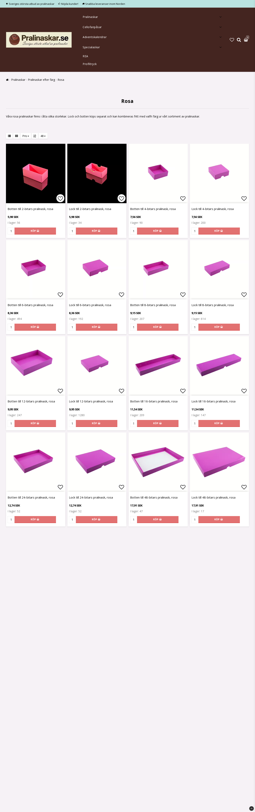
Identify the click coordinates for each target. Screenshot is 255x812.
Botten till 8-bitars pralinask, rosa (153, 305)
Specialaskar (91, 47)
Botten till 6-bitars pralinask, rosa (30, 305)
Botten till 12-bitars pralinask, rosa (31, 401)
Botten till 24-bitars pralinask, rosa (31, 497)
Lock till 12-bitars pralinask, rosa (91, 401)
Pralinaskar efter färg (41, 80)
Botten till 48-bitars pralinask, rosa (154, 497)
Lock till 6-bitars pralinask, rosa (90, 305)
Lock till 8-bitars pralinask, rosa (212, 305)
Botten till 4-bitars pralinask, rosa (153, 209)
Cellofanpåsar (92, 27)
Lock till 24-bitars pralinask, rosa (91, 497)
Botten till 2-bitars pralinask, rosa (30, 209)
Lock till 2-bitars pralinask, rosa (90, 209)
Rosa (61, 80)
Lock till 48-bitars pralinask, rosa (213, 497)
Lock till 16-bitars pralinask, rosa (213, 401)
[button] (232, 40)
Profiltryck (90, 64)
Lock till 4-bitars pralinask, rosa (212, 209)
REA (85, 56)
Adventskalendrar (95, 37)
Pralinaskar (90, 17)
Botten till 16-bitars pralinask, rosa (154, 401)
